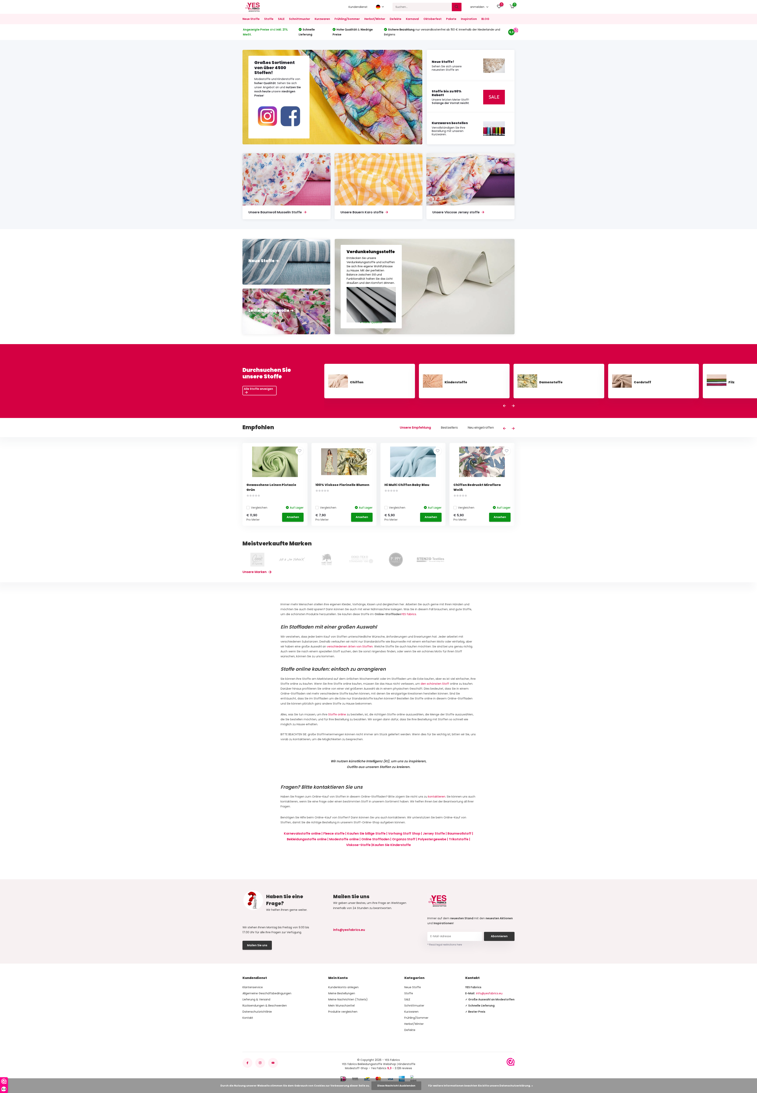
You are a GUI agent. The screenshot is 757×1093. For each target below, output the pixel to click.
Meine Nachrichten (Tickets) (348, 999)
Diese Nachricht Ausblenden (396, 1085)
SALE (281, 19)
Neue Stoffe (251, 19)
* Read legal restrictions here (444, 944)
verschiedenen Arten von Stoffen (350, 646)
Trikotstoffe (458, 839)
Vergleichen (259, 508)
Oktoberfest (432, 19)
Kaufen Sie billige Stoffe (366, 833)
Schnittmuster (299, 19)
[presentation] (504, 406)
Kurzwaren (322, 19)
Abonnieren (499, 936)
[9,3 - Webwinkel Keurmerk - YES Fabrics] (511, 1062)
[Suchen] (457, 7)
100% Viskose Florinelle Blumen (342, 485)
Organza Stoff (403, 839)
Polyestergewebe (432, 839)
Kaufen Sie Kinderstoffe (391, 845)
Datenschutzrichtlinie (257, 1012)
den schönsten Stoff (435, 684)
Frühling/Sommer (347, 19)
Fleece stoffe (334, 833)
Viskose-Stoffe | (359, 845)
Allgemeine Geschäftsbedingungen (266, 993)
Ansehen (293, 517)
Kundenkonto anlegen (343, 987)
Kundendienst (358, 7)
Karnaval (412, 19)
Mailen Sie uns (257, 945)
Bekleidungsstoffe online (307, 839)
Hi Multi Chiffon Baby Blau (406, 485)
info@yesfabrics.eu (349, 930)
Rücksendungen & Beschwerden (264, 1006)
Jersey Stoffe (434, 833)
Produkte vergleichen (342, 1012)
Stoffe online (337, 714)
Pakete (451, 19)
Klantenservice (252, 987)
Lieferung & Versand (256, 999)
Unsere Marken (254, 572)
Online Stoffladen (375, 839)
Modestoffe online (344, 839)
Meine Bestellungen (341, 993)
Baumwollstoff (459, 833)
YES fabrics (408, 614)
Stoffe (268, 19)
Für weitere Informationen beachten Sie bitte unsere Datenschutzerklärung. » (480, 1085)
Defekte (395, 19)
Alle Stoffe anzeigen (258, 389)
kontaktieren (436, 797)
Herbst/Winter (374, 19)
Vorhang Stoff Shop (404, 833)
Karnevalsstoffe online (302, 833)
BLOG (485, 19)
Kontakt (247, 1018)
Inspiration (469, 19)
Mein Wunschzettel (341, 1006)
